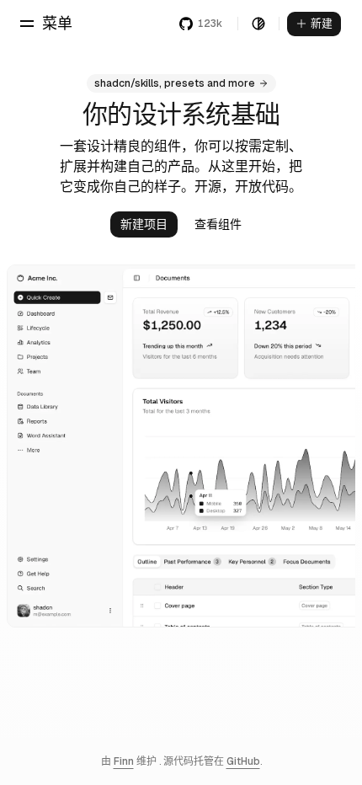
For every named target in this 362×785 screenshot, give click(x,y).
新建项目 (144, 224)
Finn (124, 761)
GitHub (243, 761)
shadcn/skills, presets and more (174, 83)
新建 (322, 23)
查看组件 (218, 224)
